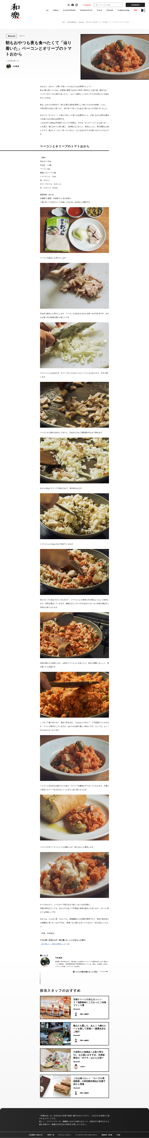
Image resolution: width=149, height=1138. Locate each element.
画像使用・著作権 (107, 1135)
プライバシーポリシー (64, 1135)
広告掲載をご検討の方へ (36, 1135)
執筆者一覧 (50, 1135)
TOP (63, 22)
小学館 (118, 1135)
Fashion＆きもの (86, 10)
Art (47, 10)
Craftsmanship (123, 10)
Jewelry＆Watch (69, 10)
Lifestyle (109, 10)
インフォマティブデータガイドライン (86, 1135)
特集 (135, 10)
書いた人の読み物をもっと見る (85, 972)
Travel (99, 10)
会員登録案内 (135, 5)
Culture (56, 10)
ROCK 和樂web (71, 22)
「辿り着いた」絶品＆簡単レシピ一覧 (54, 944)
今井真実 (58, 958)
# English (87, 5)
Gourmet (81, 22)
